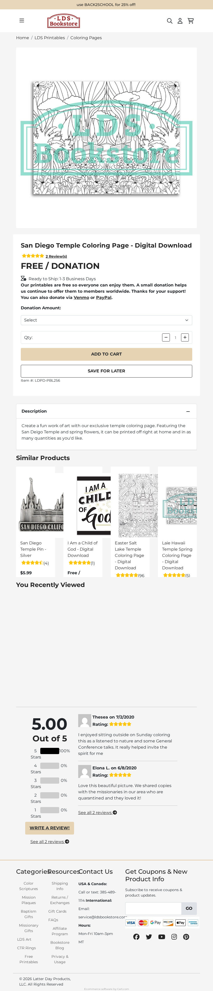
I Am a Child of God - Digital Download (82, 549)
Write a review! (50, 827)
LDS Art (24, 939)
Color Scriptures (28, 886)
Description (34, 411)
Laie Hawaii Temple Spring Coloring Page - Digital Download (177, 555)
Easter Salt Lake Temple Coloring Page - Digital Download (129, 555)
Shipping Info (60, 886)
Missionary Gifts (28, 928)
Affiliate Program (60, 931)
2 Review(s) (56, 256)
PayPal (103, 297)
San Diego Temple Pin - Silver (33, 549)
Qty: (28, 337)
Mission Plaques (29, 900)
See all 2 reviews (47, 841)
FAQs (53, 920)
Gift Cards (57, 911)
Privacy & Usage (59, 959)
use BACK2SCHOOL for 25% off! (106, 4)
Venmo (81, 297)
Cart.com (123, 989)
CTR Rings (26, 948)
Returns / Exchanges (60, 900)
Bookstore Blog (59, 945)
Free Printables (28, 959)
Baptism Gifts (28, 914)
